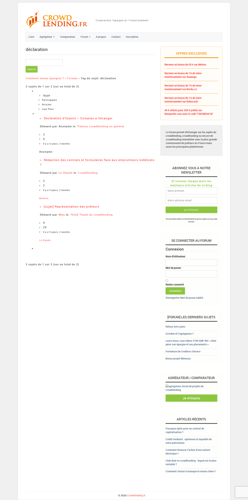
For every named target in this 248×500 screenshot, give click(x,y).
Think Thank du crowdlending (91, 214)
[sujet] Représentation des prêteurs (71, 206)
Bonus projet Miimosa (178, 358)
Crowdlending (88, 172)
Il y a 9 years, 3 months (56, 190)
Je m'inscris (191, 398)
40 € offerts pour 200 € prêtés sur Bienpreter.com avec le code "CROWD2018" (188, 112)
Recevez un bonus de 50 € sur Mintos (185, 64)
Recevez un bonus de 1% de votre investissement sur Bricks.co (183, 87)
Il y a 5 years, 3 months (56, 143)
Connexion (175, 291)
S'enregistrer (173, 297)
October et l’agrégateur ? (180, 333)
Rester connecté (175, 284)
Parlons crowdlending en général (100, 126)
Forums (72, 78)
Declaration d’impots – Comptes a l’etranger (78, 118)
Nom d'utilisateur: (176, 256)
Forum (85, 36)
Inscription (132, 36)
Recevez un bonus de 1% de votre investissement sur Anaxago (183, 75)
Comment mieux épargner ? (45, 78)
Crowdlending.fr (136, 495)
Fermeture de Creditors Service (183, 351)
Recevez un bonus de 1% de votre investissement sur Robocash (183, 99)
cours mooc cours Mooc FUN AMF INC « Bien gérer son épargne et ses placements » (191, 342)
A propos (101, 36)
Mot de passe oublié (191, 297)
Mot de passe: (173, 267)
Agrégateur (46, 36)
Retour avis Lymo (175, 326)
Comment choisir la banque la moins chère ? (191, 471)
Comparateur (67, 36)
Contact (116, 36)
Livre (31, 36)
